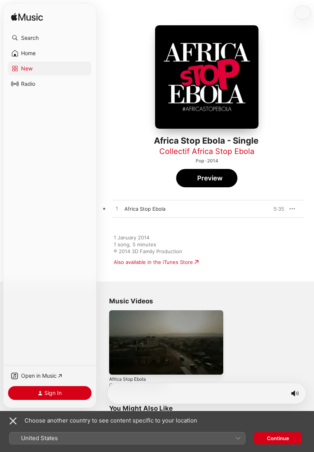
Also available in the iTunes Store (153, 262)
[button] (49, 37)
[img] (27, 17)
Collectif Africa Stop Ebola (206, 151)
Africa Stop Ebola (127, 379)
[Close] (13, 421)
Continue (278, 438)
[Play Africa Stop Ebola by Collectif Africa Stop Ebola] (116, 208)
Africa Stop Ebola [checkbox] (144, 209)
